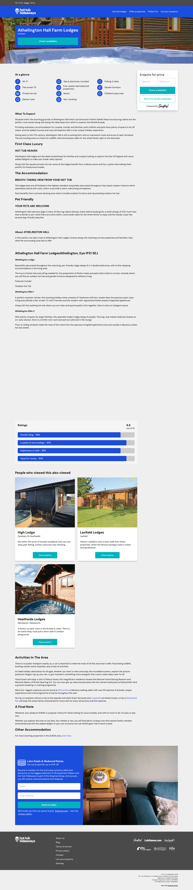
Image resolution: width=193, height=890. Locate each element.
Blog (58, 842)
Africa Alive (63, 690)
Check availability (48, 41)
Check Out (163, 80)
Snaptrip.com (61, 811)
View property (45, 555)
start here (66, 735)
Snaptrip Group (173, 885)
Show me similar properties (157, 98)
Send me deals (49, 804)
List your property (169, 11)
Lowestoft (96, 698)
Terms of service (64, 846)
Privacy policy (62, 850)
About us (60, 838)
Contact (60, 855)
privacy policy (25, 814)
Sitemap (60, 863)
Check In (144, 80)
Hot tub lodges (119, 11)
